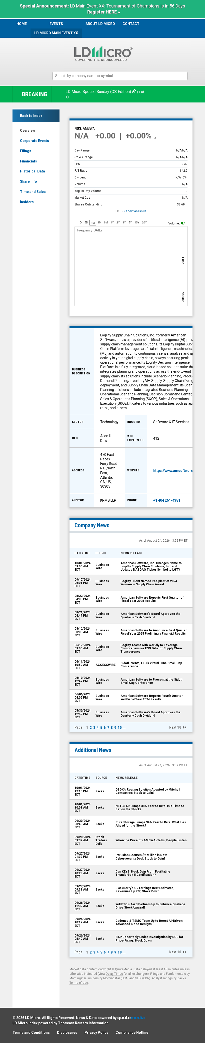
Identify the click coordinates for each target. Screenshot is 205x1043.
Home (21, 24)
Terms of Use (79, 983)
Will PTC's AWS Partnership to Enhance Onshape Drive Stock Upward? (150, 906)
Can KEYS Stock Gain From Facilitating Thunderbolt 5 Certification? (143, 873)
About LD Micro (100, 24)
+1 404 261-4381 (166, 500)
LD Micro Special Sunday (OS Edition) (99, 91)
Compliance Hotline (132, 1033)
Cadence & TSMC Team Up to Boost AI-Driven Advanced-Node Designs (149, 922)
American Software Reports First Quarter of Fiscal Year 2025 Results (152, 599)
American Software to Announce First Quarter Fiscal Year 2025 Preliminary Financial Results (153, 632)
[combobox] (120, 76)
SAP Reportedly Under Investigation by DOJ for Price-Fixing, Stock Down (149, 938)
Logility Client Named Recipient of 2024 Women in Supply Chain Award (148, 582)
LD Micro (32, 1018)
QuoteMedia (123, 969)
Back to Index (31, 116)
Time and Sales (33, 192)
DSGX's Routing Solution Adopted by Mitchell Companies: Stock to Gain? (148, 791)
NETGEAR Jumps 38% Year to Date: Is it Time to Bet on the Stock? (150, 807)
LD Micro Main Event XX (56, 33)
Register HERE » (103, 11)
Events (56, 24)
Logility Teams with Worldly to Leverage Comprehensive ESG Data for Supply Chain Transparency (151, 648)
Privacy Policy (96, 1033)
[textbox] (122, 76)
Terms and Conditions (31, 1033)
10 (120, 727)
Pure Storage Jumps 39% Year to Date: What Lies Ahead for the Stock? (151, 824)
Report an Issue (135, 211)
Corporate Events (34, 141)
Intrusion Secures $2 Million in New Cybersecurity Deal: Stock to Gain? (141, 856)
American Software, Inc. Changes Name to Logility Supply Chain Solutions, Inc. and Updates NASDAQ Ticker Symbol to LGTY (151, 566)
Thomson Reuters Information (83, 1023)
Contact (131, 24)
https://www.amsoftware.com (177, 471)
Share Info (28, 181)
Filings (25, 151)
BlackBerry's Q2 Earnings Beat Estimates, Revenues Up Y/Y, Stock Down (145, 889)
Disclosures (67, 1033)
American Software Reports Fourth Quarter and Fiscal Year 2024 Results (151, 697)
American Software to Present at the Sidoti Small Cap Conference (151, 681)
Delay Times (114, 974)
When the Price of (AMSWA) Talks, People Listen (151, 840)
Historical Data (32, 171)
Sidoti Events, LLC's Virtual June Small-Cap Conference (151, 664)
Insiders (27, 202)
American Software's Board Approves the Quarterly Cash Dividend (150, 615)
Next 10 (175, 727)
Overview (27, 130)
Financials (28, 161)
